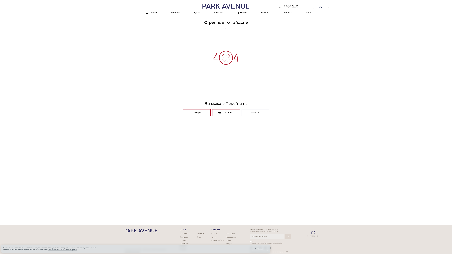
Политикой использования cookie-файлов (62, 250)
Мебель (214, 234)
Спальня (218, 13)
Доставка (184, 237)
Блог (199, 237)
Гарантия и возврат (184, 245)
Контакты (201, 234)
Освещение (231, 234)
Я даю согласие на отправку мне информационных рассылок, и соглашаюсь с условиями (268, 242)
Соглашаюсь (259, 249)
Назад (253, 112)
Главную (197, 112)
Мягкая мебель (217, 240)
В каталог (229, 112)
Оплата (183, 240)
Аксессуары (231, 237)
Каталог (215, 230)
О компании (185, 234)
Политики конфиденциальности (273, 243)
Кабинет (265, 13)
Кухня (197, 13)
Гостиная (175, 13)
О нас (183, 230)
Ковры (229, 244)
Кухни (213, 237)
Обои (228, 240)
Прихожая (242, 13)
